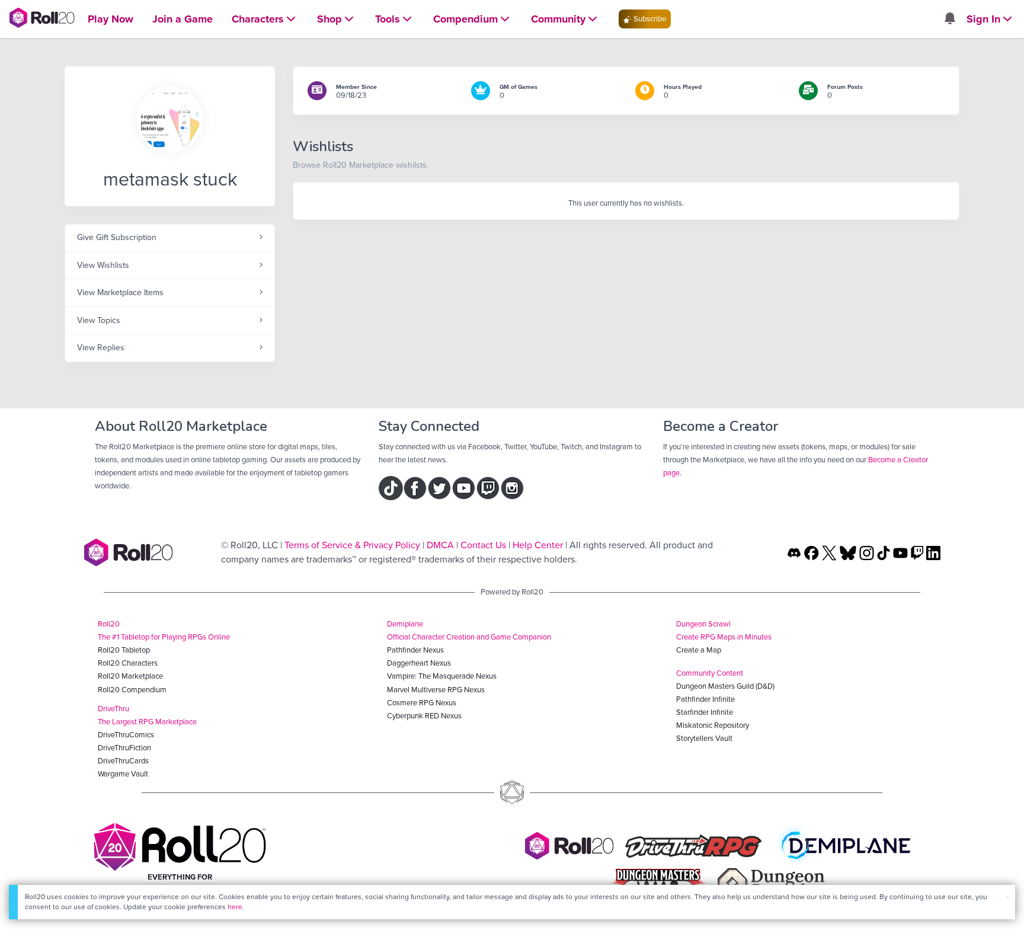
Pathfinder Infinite (705, 699)
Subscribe (649, 18)
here (235, 907)
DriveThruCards (123, 760)
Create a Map (698, 650)
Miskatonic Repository (712, 725)
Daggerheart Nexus (419, 663)
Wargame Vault (123, 773)
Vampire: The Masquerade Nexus (442, 676)
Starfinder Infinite (704, 712)
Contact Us (483, 545)
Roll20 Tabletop (124, 650)
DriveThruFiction (124, 747)
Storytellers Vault (704, 738)
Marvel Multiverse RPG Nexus (436, 689)
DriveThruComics (126, 734)
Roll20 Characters (128, 663)
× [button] (1007, 897)
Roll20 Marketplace (130, 676)
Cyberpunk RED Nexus (424, 715)
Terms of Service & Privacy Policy (352, 545)
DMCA (440, 545)
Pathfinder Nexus (415, 650)
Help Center (538, 545)
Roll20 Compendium (132, 689)
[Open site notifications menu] (949, 19)
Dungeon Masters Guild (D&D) (725, 686)
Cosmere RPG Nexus (421, 702)
